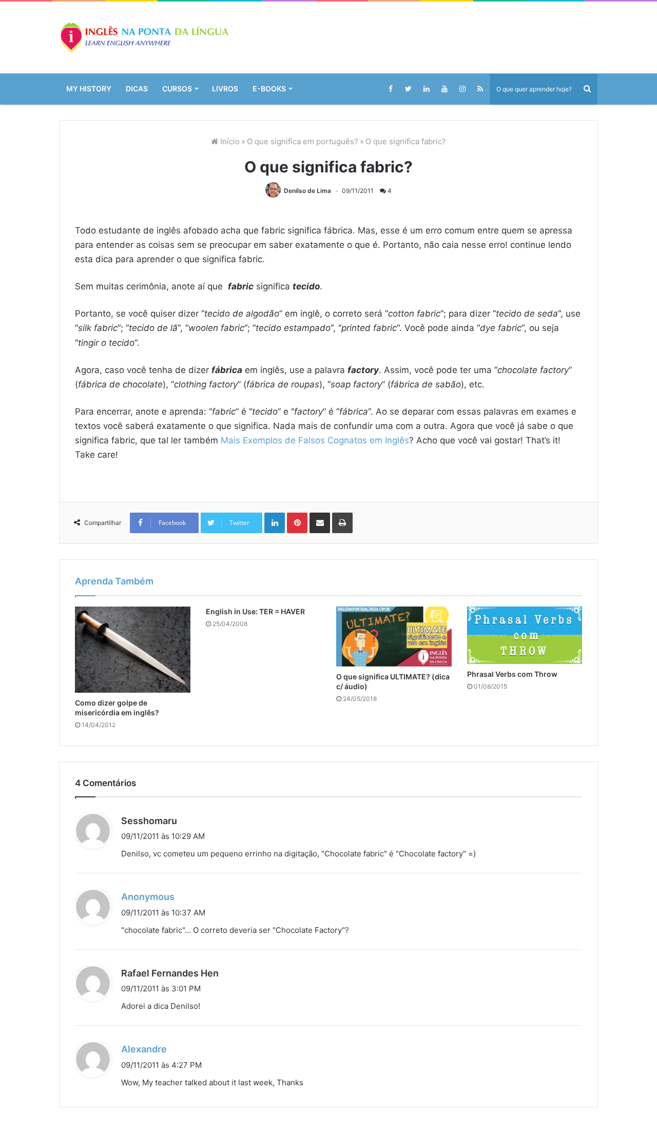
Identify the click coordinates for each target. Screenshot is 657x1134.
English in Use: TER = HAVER (255, 760)
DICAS (137, 88)
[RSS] (480, 88)
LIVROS (225, 88)
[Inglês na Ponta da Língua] (143, 37)
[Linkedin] (426, 88)
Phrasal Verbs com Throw (512, 823)
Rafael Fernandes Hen (170, 1122)
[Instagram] (462, 88)
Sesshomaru (149, 970)
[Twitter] (408, 88)
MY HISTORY (88, 88)
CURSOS (177, 88)
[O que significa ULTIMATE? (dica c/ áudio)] (394, 786)
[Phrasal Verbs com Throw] (525, 784)
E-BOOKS (269, 88)
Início (229, 141)
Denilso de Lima (307, 190)
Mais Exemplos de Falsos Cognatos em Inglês (315, 440)
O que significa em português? (302, 141)
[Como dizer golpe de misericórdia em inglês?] (132, 799)
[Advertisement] (328, 558)
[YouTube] (444, 88)
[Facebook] (390, 88)
